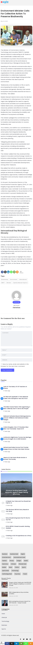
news (3, 614)
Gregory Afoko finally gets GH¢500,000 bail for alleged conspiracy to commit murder (20, 584)
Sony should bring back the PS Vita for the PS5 (18, 519)
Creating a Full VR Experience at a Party (18, 535)
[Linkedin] (8, 270)
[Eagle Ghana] (4, 2)
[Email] (14, 270)
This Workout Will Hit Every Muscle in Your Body (17, 510)
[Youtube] (27, 639)
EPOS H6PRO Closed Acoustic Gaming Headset (18, 527)
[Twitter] (23, 639)
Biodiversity (4, 279)
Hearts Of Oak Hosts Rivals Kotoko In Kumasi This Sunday (15, 458)
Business (4, 625)
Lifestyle (4, 617)
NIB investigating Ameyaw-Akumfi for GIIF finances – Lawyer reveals (19, 602)
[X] (5, 270)
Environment (13, 279)
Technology (5, 621)
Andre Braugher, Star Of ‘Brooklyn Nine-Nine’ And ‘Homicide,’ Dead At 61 (16, 428)
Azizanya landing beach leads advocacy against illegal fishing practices (16, 492)
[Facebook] (2, 270)
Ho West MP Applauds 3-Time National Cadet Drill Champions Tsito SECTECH (15, 397)
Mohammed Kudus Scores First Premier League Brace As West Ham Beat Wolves (16, 448)
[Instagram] (30, 639)
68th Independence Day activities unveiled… (18, 593)
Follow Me (16, 302)
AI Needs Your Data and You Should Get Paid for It (18, 502)
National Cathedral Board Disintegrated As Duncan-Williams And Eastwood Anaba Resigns (17, 418)
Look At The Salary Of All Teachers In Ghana (15, 387)
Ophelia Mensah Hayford (20, 282)
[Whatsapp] (11, 270)
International (23, 279)
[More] (17, 270)
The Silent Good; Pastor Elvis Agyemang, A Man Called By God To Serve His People (16, 407)
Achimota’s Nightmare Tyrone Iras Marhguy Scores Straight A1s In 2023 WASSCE (17, 438)
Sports (4, 629)
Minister (9, 282)
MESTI (3, 282)
